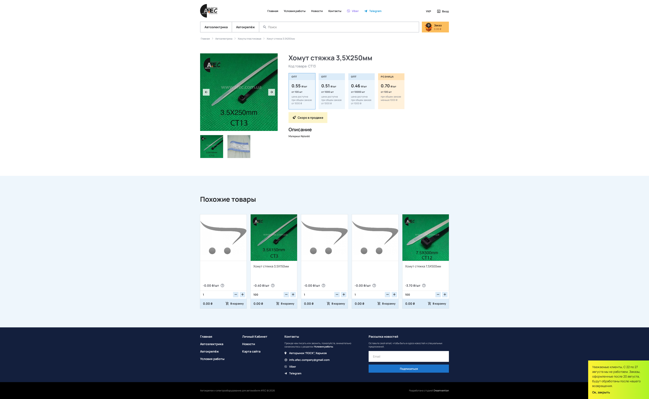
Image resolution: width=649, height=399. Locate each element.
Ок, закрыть (601, 392)
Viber (292, 366)
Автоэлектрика (216, 27)
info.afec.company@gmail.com (309, 360)
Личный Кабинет (254, 336)
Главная (206, 336)
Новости (248, 344)
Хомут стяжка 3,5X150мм (271, 266)
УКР (428, 11)
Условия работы (212, 359)
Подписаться (409, 369)
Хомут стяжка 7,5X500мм (423, 266)
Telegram (295, 373)
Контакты (291, 336)
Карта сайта (251, 351)
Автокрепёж (245, 27)
